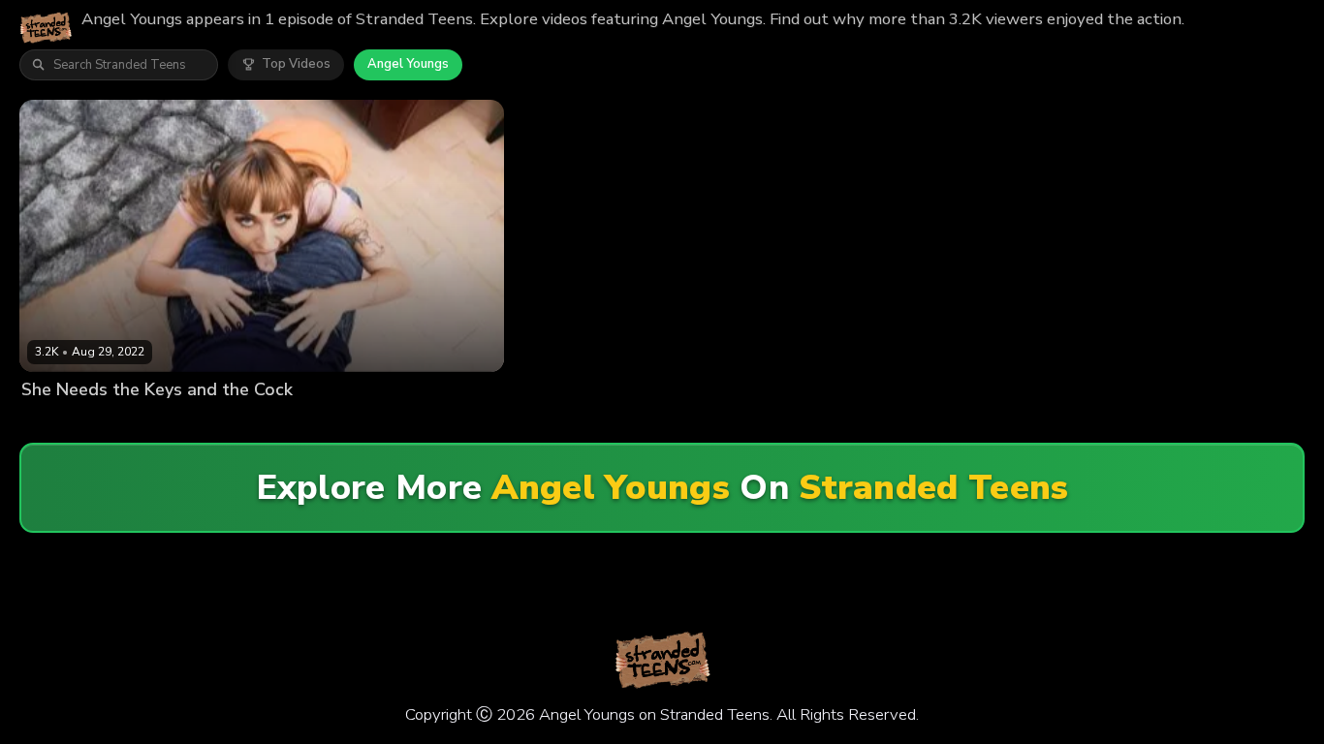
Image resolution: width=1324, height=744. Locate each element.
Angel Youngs (408, 64)
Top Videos (296, 64)
